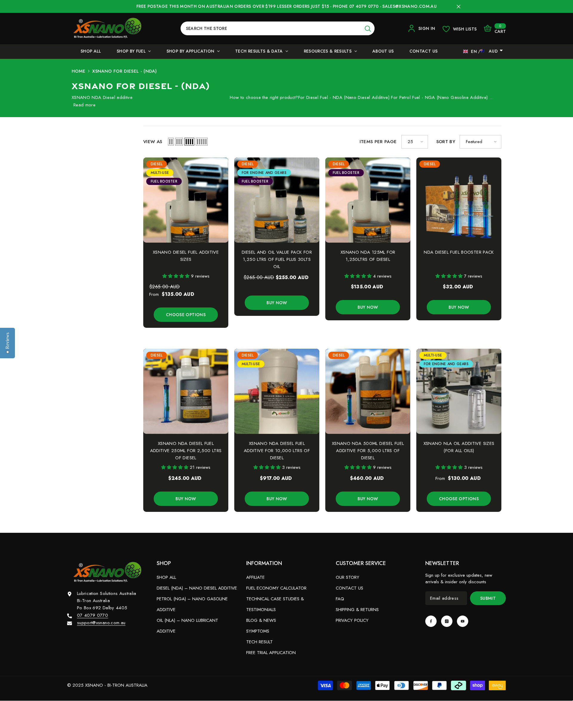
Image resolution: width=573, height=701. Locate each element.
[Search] (278, 28)
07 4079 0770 (92, 615)
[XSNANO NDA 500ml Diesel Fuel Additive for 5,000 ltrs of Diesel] (367, 391)
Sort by (445, 141)
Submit (488, 598)
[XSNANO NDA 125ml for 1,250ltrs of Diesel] (367, 200)
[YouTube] (462, 621)
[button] (171, 142)
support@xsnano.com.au (101, 622)
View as (152, 141)
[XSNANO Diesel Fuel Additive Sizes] (185, 200)
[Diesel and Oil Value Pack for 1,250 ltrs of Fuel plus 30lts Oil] (276, 200)
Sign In (426, 28)
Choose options (186, 315)
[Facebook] (431, 621)
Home (78, 71)
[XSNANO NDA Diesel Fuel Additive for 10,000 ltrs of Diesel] (276, 391)
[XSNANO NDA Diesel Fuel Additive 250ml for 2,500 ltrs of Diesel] (185, 391)
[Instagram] (446, 621)
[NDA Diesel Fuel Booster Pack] (458, 200)
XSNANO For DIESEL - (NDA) (124, 71)
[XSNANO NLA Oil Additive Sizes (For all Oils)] (458, 391)
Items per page (378, 141)
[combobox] (271, 28)
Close (458, 6)
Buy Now (277, 303)
